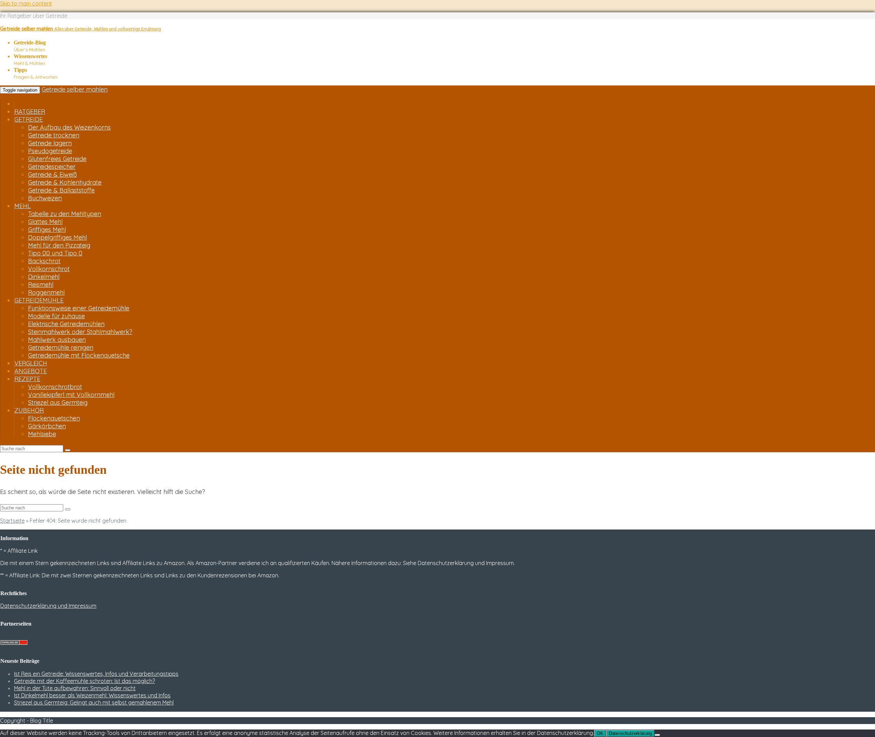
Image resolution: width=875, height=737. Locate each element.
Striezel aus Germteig (58, 402)
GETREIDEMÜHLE (39, 300)
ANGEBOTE (30, 371)
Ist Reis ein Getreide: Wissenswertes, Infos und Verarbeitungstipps (96, 673)
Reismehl (40, 285)
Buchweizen (45, 198)
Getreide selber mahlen (75, 89)
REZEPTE (27, 379)
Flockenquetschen (54, 418)
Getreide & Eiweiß (52, 174)
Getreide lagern (50, 143)
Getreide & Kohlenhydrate (65, 182)
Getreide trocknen (53, 135)
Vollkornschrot (49, 269)
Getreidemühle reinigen (60, 347)
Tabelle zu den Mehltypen (64, 214)
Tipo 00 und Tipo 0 (55, 253)
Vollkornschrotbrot (55, 387)
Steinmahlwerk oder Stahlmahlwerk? (80, 332)
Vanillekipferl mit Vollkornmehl (71, 395)
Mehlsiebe (42, 434)
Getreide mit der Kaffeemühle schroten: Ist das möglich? (84, 681)
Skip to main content (26, 3)
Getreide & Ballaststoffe (61, 190)
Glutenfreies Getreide (57, 159)
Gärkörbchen (47, 426)
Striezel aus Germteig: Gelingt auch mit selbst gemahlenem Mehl (94, 702)
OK (600, 733)
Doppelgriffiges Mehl (57, 237)
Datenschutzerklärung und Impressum (48, 605)
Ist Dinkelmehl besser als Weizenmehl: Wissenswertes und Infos (92, 695)
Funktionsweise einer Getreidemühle (78, 308)
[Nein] (657, 735)
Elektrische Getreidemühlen (66, 324)
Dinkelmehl (43, 277)
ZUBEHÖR (29, 410)
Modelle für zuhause (56, 316)
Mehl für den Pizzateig (59, 245)
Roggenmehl (46, 292)
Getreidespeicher (52, 167)
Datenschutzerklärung (630, 733)
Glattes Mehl (45, 222)
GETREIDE (28, 119)
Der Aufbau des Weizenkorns (69, 127)
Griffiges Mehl (47, 229)
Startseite (12, 520)
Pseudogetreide (50, 151)
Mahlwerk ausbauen (57, 340)
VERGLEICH (30, 363)
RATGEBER (29, 112)
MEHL (22, 206)
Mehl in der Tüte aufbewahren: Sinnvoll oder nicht (75, 688)
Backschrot (44, 261)
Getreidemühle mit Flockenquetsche (79, 355)
